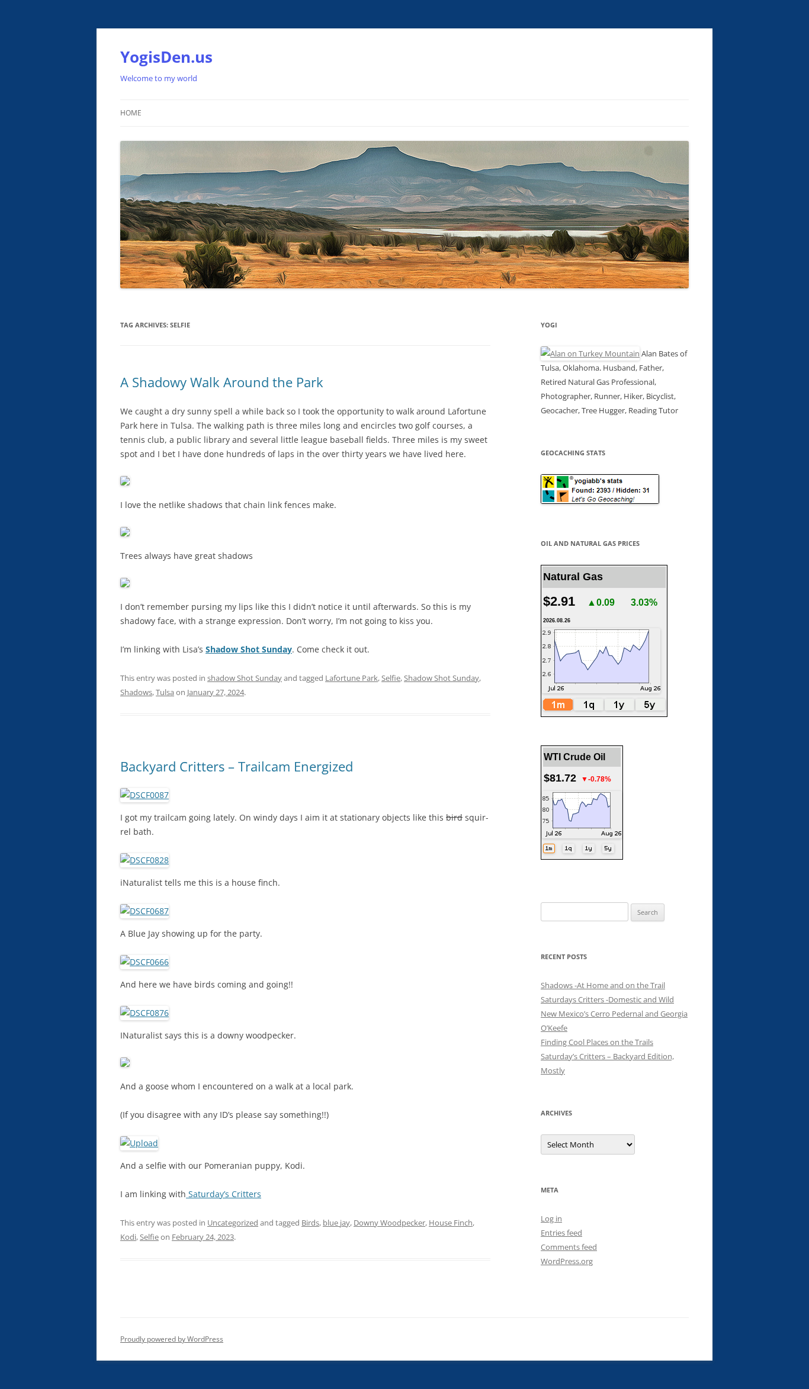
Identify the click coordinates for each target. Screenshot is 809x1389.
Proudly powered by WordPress (171, 1339)
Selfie (390, 678)
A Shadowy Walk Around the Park (221, 382)
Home (131, 113)
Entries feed (561, 1232)
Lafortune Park (351, 678)
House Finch (451, 1222)
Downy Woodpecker (389, 1222)
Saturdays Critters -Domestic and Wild (607, 999)
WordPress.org (567, 1261)
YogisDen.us (166, 56)
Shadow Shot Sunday (249, 649)
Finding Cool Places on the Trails (597, 1042)
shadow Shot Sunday (244, 678)
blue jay (336, 1222)
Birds (310, 1222)
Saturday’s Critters (223, 1194)
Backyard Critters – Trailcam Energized (236, 766)
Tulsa (165, 692)
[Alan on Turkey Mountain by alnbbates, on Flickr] (590, 353)
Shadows (136, 692)
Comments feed (569, 1247)
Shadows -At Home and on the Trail (603, 985)
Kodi (128, 1237)
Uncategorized (232, 1222)
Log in (551, 1218)
